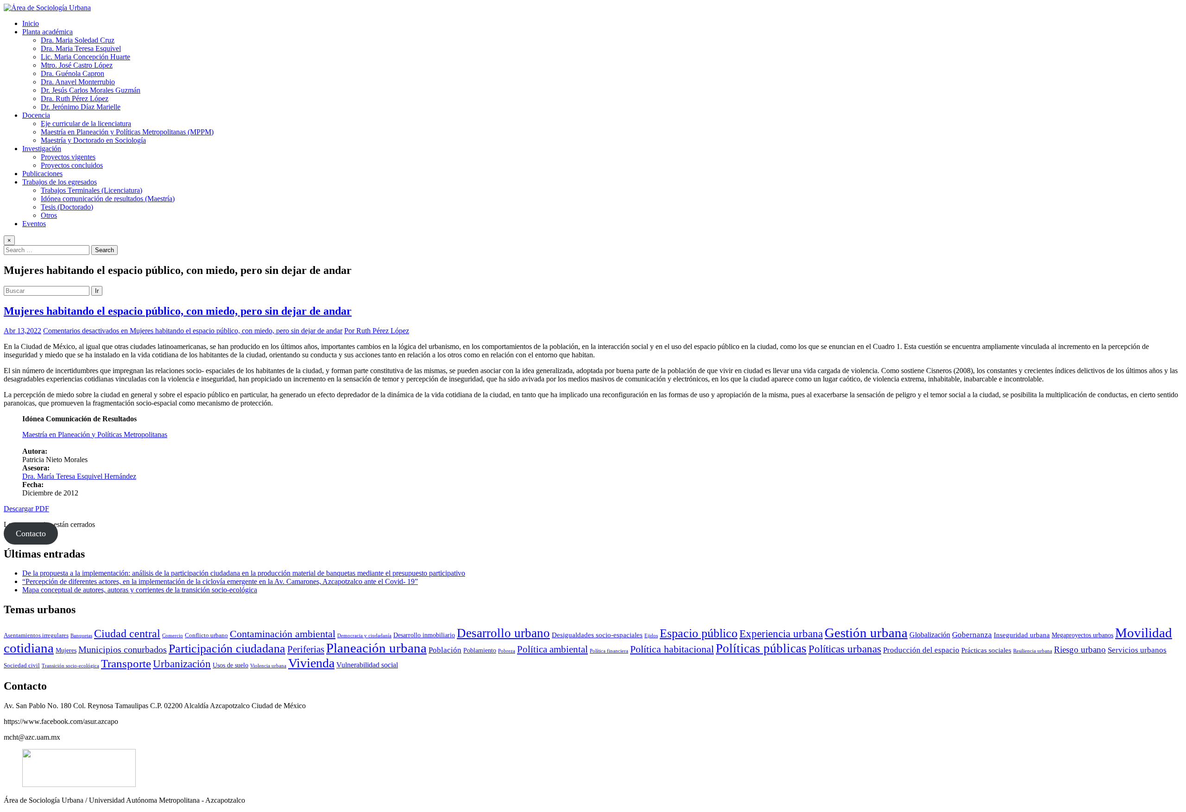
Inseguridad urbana (1022, 635)
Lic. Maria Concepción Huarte (85, 57)
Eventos (34, 224)
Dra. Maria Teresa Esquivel (81, 48)
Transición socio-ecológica (70, 665)
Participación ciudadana (227, 648)
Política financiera (609, 650)
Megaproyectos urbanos (1082, 635)
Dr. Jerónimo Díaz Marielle (80, 107)
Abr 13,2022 (22, 331)
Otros (49, 215)
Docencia (36, 115)
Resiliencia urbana (1032, 650)
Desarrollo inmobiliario (424, 635)
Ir (97, 290)
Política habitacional (672, 649)
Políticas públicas (761, 648)
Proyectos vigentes (68, 157)
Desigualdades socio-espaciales (597, 635)
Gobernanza (972, 634)
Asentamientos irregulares (36, 635)
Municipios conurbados (122, 649)
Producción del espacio (921, 650)
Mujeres (66, 650)
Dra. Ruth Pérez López (74, 98)
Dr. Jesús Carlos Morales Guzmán (90, 90)
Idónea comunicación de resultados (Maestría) (108, 199)
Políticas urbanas (844, 649)
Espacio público (699, 633)
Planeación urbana (376, 648)
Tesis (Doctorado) (67, 207)
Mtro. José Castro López (77, 65)
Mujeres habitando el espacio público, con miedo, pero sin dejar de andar (178, 311)
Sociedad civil (22, 665)
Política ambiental (552, 649)
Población (445, 650)
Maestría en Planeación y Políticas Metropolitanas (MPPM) (127, 132)
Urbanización (182, 664)
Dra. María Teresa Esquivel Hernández (79, 476)
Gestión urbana (866, 632)
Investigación (41, 148)
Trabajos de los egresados (59, 182)
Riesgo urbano (1080, 649)
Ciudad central (127, 633)
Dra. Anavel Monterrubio (78, 82)
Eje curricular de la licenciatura (86, 123)
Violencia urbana (268, 665)
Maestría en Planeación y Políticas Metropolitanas (94, 434)
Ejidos (651, 635)
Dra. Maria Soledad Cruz (77, 40)
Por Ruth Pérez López (376, 331)
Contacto (31, 533)
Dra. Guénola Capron (72, 73)
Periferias (305, 649)
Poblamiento (479, 650)
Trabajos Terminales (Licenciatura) (91, 190)
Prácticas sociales (986, 650)
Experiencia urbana (781, 634)
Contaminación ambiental (282, 634)
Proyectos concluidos (72, 165)
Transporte (126, 663)
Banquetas (81, 635)
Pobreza (506, 650)
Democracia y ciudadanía (364, 635)
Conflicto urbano (206, 635)
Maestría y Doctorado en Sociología (93, 140)
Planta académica (47, 32)
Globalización (929, 634)
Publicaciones (42, 174)
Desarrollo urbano (503, 633)
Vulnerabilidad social (367, 664)
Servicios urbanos (1137, 650)
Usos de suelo (230, 665)
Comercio (172, 635)
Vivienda (311, 663)
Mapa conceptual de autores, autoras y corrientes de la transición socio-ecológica (139, 590)
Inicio (30, 23)
